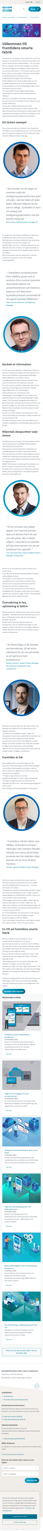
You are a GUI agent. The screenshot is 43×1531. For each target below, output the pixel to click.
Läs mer (9, 1054)
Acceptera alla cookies (20, 1516)
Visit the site (32, 1480)
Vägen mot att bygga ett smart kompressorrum (16, 1094)
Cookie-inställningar (19, 1522)
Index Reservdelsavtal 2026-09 (14, 1419)
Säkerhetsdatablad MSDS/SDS (14, 1439)
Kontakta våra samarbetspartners (16, 1400)
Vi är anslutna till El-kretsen (14, 1454)
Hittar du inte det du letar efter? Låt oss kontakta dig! (21, 1351)
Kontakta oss (8, 1396)
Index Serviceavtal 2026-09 (13, 1416)
